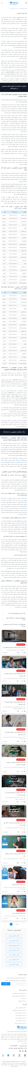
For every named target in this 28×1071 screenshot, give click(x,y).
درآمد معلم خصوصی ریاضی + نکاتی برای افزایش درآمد (15, 855)
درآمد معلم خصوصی (21, 644)
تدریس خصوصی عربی (20, 1020)
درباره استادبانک (21, 1001)
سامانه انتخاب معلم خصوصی (19, 993)
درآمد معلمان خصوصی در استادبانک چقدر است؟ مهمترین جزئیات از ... (15, 794)
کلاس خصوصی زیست (14, 955)
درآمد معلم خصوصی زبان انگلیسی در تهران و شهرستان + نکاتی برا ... (15, 763)
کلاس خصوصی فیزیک (14, 945)
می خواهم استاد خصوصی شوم (18, 996)
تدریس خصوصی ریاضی (20, 1007)
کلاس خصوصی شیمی (14, 950)
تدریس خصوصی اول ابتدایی (17, 1039)
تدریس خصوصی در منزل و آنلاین (13, 1034)
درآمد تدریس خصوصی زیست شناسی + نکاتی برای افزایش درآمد (14, 824)
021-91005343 (13, 1046)
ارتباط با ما (23, 998)
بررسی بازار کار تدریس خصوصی (18, 884)
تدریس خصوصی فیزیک (20, 1013)
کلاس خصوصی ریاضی (14, 936)
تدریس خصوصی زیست (20, 1018)
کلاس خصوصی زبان (14, 940)
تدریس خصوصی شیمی (20, 1015)
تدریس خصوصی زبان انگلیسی (18, 1010)
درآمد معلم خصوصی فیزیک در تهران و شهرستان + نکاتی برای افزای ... (14, 703)
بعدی (17, 924)
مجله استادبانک (23, 8)
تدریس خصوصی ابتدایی (20, 1023)
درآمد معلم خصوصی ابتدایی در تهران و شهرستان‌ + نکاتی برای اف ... (14, 675)
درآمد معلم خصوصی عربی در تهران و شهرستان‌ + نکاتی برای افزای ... (15, 733)
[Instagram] (20, 1051)
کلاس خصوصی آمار (14, 964)
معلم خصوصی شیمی (22, 527)
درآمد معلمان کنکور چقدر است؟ (18, 913)
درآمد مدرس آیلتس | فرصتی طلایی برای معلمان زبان (14, 647)
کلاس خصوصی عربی (14, 959)
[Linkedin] (25, 1051)
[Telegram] (23, 1051)
